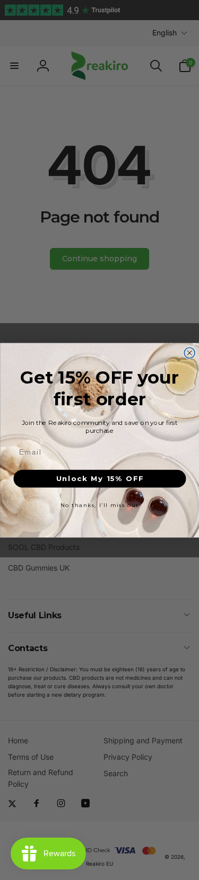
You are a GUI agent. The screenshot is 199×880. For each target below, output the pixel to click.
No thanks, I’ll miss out (99, 504)
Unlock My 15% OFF (99, 478)
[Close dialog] (189, 353)
